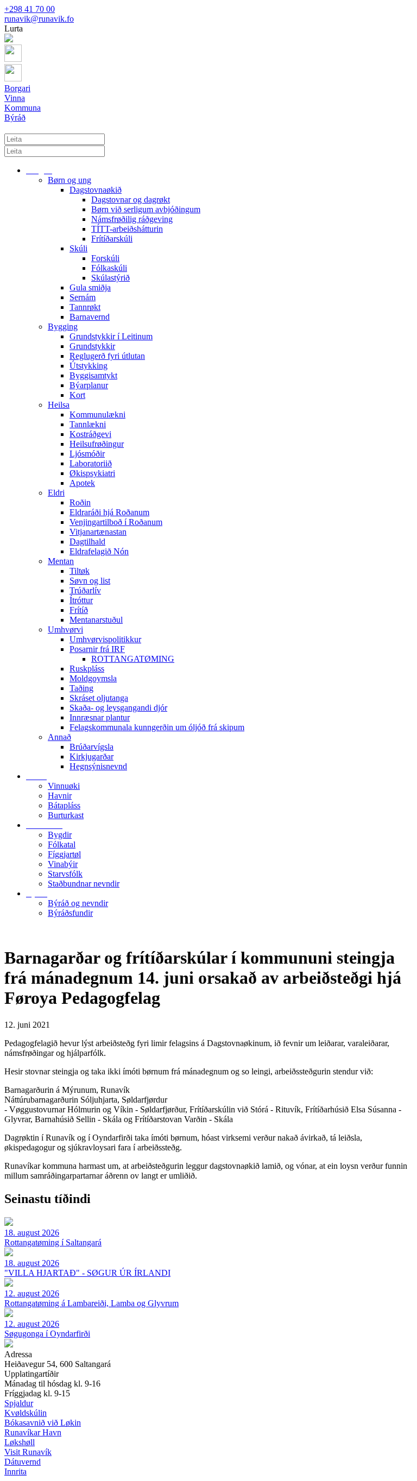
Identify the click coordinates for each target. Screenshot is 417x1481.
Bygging (63, 326)
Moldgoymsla (93, 678)
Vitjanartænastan (98, 531)
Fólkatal (61, 844)
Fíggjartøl (64, 854)
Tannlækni (88, 424)
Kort (77, 395)
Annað (59, 737)
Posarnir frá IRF (97, 649)
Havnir (60, 795)
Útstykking (89, 365)
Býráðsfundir (70, 912)
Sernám (83, 297)
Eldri (56, 492)
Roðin (80, 502)
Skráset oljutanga (99, 697)
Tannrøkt (85, 307)
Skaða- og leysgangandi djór (118, 707)
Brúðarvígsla (91, 746)
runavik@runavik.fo (39, 18)
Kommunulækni (97, 414)
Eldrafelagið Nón (99, 551)
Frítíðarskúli (111, 238)
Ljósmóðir (87, 453)
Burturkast (66, 815)
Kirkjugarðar (91, 756)
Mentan (61, 561)
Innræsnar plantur (100, 717)
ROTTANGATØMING (132, 658)
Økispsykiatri (92, 473)
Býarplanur (89, 385)
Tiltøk (80, 570)
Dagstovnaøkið (96, 189)
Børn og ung (69, 180)
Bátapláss (64, 805)
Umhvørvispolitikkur (105, 639)
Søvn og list (90, 580)
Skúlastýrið (110, 277)
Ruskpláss (87, 668)
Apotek (82, 483)
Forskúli (105, 258)
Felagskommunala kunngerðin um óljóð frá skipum (157, 727)
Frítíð (79, 610)
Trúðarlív (85, 590)
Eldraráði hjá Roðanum (109, 512)
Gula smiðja (90, 287)
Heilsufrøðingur (97, 443)
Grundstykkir (92, 346)
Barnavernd (90, 316)
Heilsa (59, 404)
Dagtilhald (87, 541)
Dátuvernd (22, 1461)
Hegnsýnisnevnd (98, 766)
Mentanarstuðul (96, 619)
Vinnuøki (64, 785)
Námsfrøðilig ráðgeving (132, 219)
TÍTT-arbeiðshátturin (127, 228)
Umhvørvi (65, 629)
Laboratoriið (91, 463)
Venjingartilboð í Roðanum (116, 522)
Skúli (78, 248)
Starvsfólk (65, 873)
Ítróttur (81, 600)
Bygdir (60, 834)
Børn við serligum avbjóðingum (145, 209)
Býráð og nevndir (78, 903)
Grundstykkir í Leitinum (111, 336)
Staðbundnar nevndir (83, 883)
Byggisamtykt (93, 375)
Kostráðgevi (90, 434)
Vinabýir (63, 864)
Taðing (81, 688)
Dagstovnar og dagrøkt (130, 199)
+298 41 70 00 (29, 9)
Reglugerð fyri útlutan (107, 355)
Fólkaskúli (109, 268)
